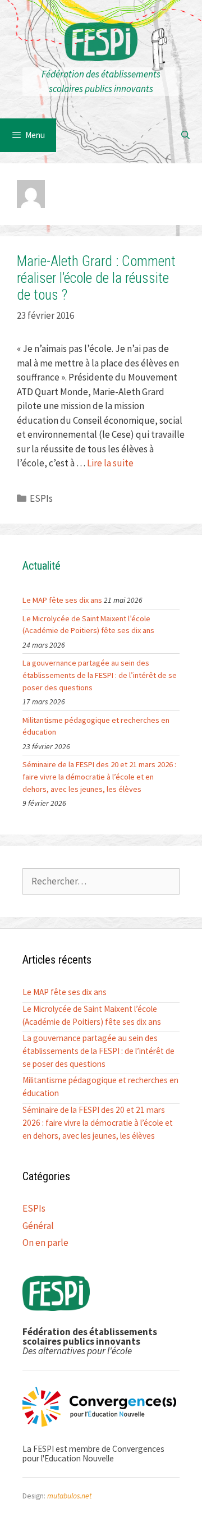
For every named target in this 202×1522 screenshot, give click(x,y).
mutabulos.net (69, 1496)
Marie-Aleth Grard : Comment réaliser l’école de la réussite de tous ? (96, 278)
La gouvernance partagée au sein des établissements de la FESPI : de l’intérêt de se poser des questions (99, 675)
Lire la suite (110, 463)
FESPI (101, 44)
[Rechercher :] (101, 881)
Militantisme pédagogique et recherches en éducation (95, 726)
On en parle (45, 1242)
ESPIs (41, 498)
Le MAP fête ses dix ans (62, 600)
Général (38, 1226)
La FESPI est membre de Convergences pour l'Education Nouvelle (93, 1453)
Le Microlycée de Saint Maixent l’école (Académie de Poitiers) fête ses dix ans (88, 624)
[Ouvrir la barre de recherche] (185, 135)
